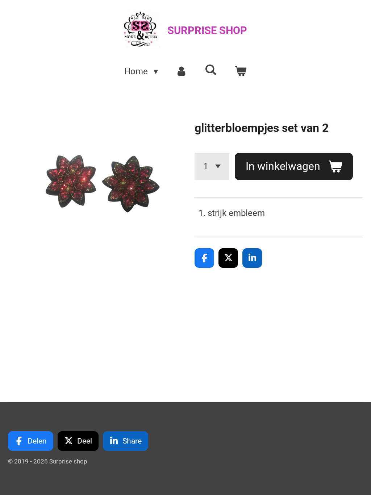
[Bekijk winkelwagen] (241, 71)
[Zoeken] (211, 70)
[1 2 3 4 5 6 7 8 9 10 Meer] (212, 166)
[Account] (181, 71)
